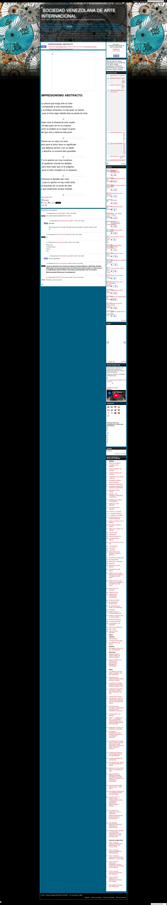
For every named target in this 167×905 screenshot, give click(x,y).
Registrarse (136, 1)
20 (116, 227)
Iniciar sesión (143, 1)
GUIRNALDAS (112, 534)
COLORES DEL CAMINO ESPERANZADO (115, 500)
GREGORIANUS (113, 639)
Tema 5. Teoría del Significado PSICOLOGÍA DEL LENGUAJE (115, 872)
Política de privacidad (108, 897)
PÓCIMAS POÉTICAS (116, 207)
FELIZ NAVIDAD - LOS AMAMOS (114, 714)
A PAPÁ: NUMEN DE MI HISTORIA (115, 469)
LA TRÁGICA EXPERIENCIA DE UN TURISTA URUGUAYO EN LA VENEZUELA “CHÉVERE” (115, 734)
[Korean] (112, 412)
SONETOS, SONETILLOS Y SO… (118, 312)
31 (113, 197)
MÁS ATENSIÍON (123, 86)
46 (113, 293)
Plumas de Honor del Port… (118, 237)
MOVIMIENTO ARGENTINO (118, 178)
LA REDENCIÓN (113, 546)
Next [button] (125, 342)
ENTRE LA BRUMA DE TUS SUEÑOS (116, 521)
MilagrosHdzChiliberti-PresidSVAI (59, 895)
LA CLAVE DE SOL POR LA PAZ (116, 543)
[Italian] (108, 410)
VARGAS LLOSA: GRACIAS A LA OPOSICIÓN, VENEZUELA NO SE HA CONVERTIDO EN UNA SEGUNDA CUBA (116, 833)
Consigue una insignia (120, 453)
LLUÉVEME (112, 550)
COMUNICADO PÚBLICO (115, 697)
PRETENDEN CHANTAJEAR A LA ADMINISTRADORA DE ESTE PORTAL (116, 792)
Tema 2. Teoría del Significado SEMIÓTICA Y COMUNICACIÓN (115, 851)
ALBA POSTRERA (113, 482)
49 (113, 308)
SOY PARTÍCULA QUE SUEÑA (115, 643)
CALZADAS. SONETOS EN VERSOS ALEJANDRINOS (116, 487)
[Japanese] (108, 412)
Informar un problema (96, 897)
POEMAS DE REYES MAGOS (116, 304)
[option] (116, 342)
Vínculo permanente (47, 213)
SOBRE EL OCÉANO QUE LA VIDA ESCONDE (116, 616)
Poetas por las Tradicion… (117, 275)
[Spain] (119, 407)
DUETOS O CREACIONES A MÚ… (118, 186)
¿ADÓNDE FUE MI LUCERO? (114, 465)
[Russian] (115, 410)
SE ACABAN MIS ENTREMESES (113, 602)
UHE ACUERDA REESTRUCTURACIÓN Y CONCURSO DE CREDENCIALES (115, 825)
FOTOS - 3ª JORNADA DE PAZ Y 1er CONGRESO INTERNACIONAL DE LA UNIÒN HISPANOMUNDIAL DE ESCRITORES (116, 721)
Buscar (165, 1)
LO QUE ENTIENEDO (124, 149)
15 (116, 190)
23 (113, 190)
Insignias (87, 897)
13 (113, 250)
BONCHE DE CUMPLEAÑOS (118, 297)
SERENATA (112, 610)
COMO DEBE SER (123, 80)
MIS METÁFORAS (113, 559)
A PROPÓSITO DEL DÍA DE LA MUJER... (116, 477)
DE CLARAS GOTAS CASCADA (114, 508)
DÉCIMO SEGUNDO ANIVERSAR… (116, 246)
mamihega (58, 213)
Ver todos (123, 164)
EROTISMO (114, 200)
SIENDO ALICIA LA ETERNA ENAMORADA (115, 612)
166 (114, 257)
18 (116, 300)
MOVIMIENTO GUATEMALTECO (115, 171)
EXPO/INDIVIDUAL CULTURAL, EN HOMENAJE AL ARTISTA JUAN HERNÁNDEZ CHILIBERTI (116, 709)
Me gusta (45, 200)
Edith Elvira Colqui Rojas (62, 277)
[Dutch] (112, 410)
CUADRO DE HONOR (112, 388)
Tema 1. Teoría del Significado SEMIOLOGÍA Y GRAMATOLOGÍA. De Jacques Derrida (116, 844)
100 (114, 265)
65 (113, 227)
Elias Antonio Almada (61, 234)
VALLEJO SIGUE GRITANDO (113, 631)
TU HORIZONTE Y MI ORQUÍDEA (114, 624)
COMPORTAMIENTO (124, 137)
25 (113, 175)
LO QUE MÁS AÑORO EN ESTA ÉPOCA (115, 759)
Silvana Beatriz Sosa (61, 47)
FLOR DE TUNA (113, 532)
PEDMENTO (122, 75)
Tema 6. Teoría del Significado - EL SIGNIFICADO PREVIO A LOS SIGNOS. (115, 879)
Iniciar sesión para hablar (157, 904)
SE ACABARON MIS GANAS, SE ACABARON (115, 606)
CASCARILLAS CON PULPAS (114, 490)
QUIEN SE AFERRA (114, 600)
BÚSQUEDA (122, 160)
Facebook (52, 203)
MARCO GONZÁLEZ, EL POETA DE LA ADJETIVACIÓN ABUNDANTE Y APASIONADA (115, 663)
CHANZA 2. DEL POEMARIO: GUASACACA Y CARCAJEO (116, 495)
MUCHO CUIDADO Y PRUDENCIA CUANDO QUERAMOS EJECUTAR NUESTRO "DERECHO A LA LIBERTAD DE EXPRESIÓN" (116, 777)
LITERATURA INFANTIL (117, 230)
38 (113, 218)
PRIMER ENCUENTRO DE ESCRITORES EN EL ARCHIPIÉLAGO (116, 817)
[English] (108, 407)
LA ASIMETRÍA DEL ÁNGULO (114, 539)
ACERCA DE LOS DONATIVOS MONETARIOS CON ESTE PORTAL (116, 679)
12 (113, 300)
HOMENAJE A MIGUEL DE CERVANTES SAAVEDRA (116, 728)
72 (113, 182)
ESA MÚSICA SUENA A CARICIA (115, 525)
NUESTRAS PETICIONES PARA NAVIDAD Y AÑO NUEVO (115, 787)
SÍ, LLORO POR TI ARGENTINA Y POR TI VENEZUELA (115, 812)
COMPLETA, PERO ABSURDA (114, 504)
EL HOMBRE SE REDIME (115, 515)
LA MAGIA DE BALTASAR (115, 641)
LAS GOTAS (112, 548)
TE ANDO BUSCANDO (115, 621)
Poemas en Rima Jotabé (117, 268)
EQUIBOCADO (122, 157)
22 (116, 234)
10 (116, 182)
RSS (42, 285)
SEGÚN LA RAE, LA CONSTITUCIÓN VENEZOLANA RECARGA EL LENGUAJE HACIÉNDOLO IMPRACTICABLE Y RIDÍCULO (115, 801)
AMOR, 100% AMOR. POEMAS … (116, 214)
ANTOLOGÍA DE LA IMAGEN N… (118, 260)
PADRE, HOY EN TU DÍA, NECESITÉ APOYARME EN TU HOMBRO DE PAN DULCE (116, 575)
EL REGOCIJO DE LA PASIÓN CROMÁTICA (114, 517)
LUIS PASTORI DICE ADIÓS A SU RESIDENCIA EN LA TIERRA (116, 764)
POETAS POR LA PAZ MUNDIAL (116, 282)
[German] (115, 407)
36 (113, 204)
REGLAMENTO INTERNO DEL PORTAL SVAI (115, 885)
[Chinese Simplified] (119, 412)
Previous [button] (108, 342)
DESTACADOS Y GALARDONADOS (115, 222)
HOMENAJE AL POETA (117, 290)
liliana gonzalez (59, 242)
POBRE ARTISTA (113, 592)
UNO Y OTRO (112, 629)
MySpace (45, 203)
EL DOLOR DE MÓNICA (115, 513)
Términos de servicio (121, 897)
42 (116, 218)
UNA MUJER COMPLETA (115, 627)
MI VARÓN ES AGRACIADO (116, 558)
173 (114, 287)
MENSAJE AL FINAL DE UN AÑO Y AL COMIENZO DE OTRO (116, 769)
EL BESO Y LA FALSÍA (115, 511)
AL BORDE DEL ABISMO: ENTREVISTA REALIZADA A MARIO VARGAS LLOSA (116, 684)
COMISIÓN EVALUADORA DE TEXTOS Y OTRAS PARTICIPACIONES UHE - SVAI (116, 691)
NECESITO (112, 563)
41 (117, 265)
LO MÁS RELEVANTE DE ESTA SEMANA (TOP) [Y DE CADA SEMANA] (115, 754)
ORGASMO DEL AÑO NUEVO (114, 570)
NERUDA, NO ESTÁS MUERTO (114, 566)
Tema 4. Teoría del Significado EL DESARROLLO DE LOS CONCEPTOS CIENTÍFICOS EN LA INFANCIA (116, 864)
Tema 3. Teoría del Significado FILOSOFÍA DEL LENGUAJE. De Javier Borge (116, 857)
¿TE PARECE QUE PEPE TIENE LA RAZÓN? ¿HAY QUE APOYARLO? (115, 673)
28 (116, 204)
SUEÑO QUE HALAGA (115, 619)
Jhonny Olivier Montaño (62, 263)
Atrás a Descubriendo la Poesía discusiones (61, 49)
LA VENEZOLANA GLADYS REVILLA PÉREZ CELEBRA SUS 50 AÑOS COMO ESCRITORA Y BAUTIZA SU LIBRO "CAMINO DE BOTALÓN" (116, 744)
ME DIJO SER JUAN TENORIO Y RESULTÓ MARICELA (115, 553)
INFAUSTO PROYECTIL (115, 536)
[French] (112, 407)
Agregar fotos (111, 361)
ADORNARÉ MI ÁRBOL (115, 480)
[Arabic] (115, 412)
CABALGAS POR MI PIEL (115, 484)
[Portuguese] (119, 410)
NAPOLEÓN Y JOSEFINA (115, 561)
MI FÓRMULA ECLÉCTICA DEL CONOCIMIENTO (116, 649)
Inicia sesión (117, 51)
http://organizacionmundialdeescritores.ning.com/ (116, 380)
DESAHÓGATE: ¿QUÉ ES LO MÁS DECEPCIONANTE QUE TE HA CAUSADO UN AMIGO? (116, 701)
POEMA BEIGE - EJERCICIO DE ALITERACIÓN (113, 596)
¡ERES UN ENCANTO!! (115, 463)
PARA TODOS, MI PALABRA (113, 589)
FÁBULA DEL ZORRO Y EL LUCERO (116, 529)
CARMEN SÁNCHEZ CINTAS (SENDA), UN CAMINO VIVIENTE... (114, 655)
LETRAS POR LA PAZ (116, 193)
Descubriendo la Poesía (91, 47)
